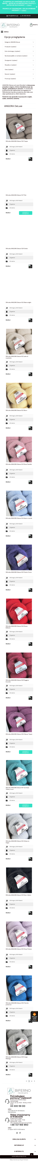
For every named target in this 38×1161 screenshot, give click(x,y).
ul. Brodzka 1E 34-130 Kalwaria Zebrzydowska (16, 1111)
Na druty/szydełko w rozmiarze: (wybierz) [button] (16, 56)
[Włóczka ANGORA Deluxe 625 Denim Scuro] (19, 557)
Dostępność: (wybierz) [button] (11, 60)
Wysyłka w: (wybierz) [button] (10, 65)
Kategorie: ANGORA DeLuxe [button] (12, 42)
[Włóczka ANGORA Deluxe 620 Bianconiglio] (19, 287)
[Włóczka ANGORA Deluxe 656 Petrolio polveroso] (19, 988)
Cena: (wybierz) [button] (9, 69)
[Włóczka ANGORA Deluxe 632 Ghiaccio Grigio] (19, 826)
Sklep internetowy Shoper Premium (19, 1159)
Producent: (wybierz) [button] (10, 46)
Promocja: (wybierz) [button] (10, 78)
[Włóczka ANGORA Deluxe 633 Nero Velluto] (19, 880)
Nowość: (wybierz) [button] (10, 74)
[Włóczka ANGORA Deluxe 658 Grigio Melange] (19, 1042)
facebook (19, 1133)
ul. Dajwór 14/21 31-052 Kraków (16, 1129)
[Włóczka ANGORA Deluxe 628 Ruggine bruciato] (19, 665)
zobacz (29, 5)
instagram (17, 1133)
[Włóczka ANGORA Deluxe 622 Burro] (19, 395)
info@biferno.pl (13, 16)
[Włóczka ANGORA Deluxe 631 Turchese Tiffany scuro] (19, 773)
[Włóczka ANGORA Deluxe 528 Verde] (19, 234)
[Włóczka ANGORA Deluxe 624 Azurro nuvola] (19, 503)
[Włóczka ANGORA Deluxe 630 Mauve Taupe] (19, 719)
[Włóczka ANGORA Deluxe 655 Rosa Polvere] (19, 934)
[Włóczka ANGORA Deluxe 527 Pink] (19, 180)
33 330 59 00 (26, 16)
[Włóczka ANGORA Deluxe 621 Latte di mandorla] (19, 341)
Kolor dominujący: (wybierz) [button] (12, 51)
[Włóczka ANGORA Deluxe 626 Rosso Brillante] (19, 611)
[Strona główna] (10, 25)
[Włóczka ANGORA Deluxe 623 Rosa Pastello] (19, 449)
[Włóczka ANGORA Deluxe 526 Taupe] (19, 126)
